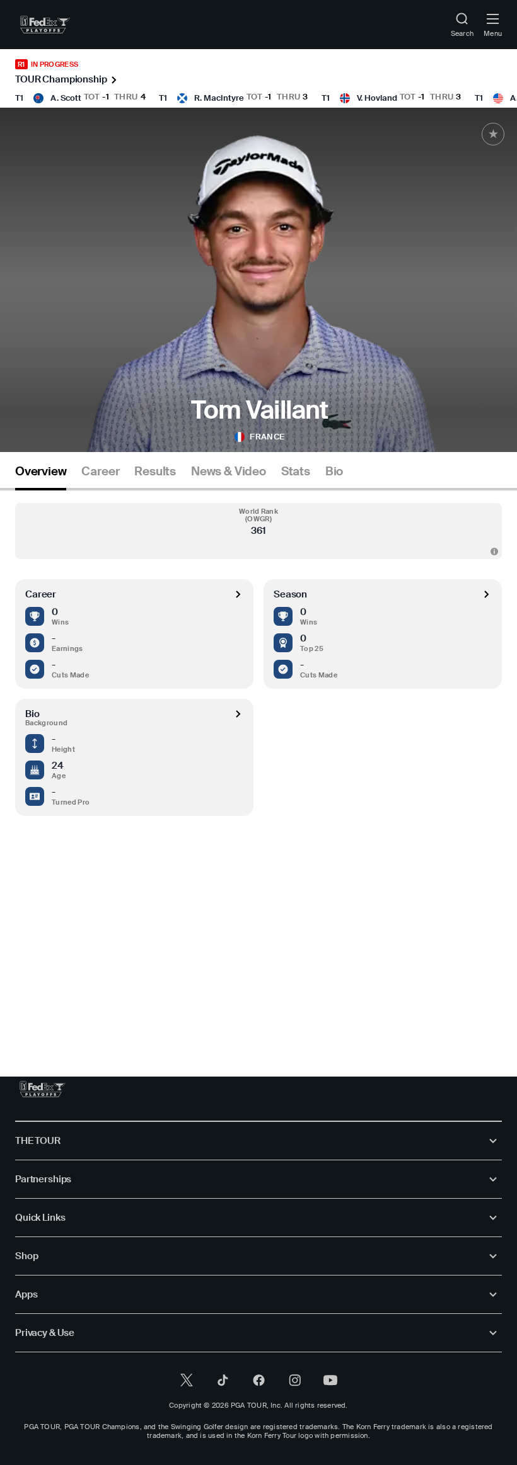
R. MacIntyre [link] (219, 98)
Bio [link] (334, 471)
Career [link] (100, 471)
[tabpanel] (258, 757)
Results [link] (155, 471)
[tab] (40, 476)
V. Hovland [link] (377, 98)
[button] (258, 531)
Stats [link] (295, 471)
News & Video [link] (228, 471)
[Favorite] (493, 134)
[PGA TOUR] (42, 1089)
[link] (45, 24)
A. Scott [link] (65, 98)
